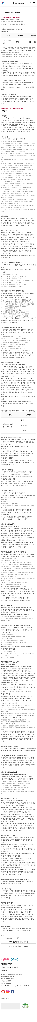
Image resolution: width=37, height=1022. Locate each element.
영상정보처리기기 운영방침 (9, 967)
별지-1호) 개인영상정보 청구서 (18, 942)
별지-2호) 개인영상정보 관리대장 (18, 946)
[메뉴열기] (34, 3)
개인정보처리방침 (6, 964)
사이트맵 (4, 970)
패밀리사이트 (5, 998)
